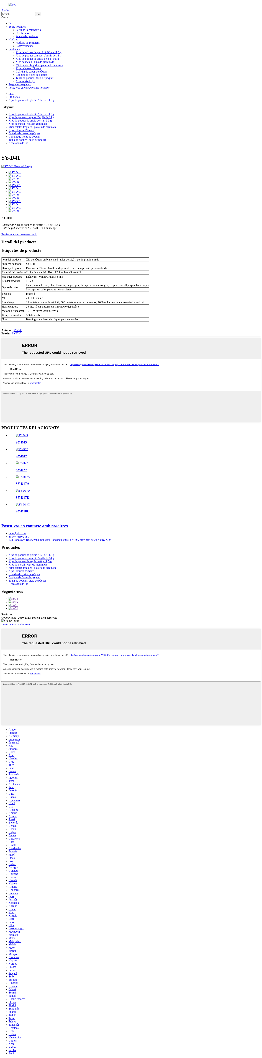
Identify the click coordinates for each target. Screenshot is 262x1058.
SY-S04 (18, 330)
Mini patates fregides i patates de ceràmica (39, 65)
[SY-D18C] (23, 504)
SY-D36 (16, 333)
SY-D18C (22, 511)
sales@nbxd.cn (17, 533)
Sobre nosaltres (17, 26)
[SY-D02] (22, 449)
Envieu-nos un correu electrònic (19, 234)
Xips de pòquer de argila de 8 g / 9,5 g (37, 58)
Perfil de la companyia (28, 29)
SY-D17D (22, 497)
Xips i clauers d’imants (28, 68)
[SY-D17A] (23, 476)
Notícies (13, 39)
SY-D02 (21, 456)
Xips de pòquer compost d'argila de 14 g (38, 55)
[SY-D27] (22, 463)
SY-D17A (22, 484)
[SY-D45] (22, 435)
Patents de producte (27, 36)
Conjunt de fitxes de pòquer (31, 74)
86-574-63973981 (19, 536)
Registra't (6, 614)
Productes (14, 49)
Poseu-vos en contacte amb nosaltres (29, 87)
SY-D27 (21, 470)
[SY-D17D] (23, 490)
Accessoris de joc (25, 81)
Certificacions (23, 33)
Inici (11, 23)
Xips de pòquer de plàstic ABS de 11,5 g (38, 52)
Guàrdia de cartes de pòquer (31, 71)
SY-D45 (21, 442)
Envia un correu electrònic (16, 624)
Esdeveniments (24, 45)
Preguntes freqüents (20, 84)
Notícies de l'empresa (28, 42)
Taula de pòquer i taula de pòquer (34, 77)
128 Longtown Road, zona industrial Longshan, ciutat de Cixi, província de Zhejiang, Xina (60, 539)
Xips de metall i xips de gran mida (35, 61)
